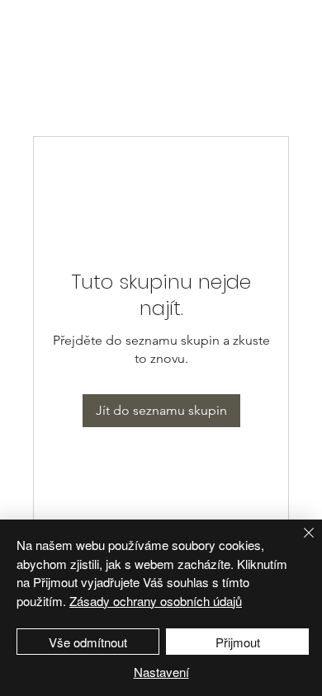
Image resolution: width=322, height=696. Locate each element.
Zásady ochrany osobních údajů (155, 600)
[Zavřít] (299, 542)
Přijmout (237, 642)
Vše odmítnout (88, 642)
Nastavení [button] (161, 671)
